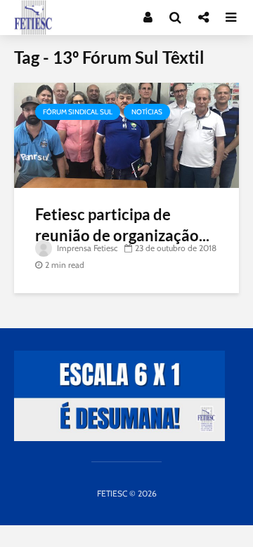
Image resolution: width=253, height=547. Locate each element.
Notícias (146, 111)
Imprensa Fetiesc (86, 248)
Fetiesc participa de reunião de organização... (122, 225)
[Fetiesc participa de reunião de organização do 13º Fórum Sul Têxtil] (126, 134)
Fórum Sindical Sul (77, 111)
